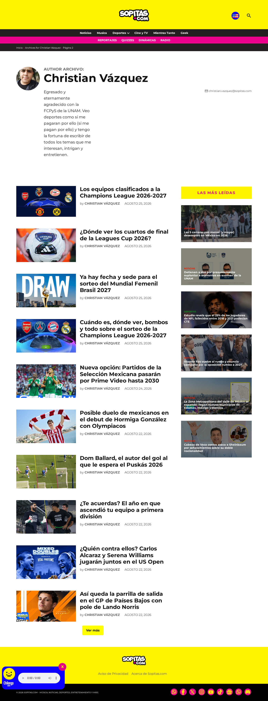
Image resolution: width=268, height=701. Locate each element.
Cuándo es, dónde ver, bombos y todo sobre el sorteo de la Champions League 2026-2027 (124, 329)
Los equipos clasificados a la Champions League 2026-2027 (123, 192)
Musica (102, 33)
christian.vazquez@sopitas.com (230, 91)
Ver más (93, 630)
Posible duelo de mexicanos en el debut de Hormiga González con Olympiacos (124, 419)
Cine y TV (141, 33)
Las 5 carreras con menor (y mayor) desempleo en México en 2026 (209, 233)
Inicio (19, 47)
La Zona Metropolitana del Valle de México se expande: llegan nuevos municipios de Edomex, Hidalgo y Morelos (216, 405)
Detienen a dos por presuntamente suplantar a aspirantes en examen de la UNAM (212, 275)
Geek (184, 33)
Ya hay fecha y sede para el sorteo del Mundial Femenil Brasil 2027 (119, 283)
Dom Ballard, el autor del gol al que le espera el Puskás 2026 (124, 461)
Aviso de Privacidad (113, 674)
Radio (165, 40)
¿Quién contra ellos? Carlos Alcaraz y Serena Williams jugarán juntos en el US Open (122, 555)
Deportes (119, 33)
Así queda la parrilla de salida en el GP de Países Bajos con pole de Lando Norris (121, 600)
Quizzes (127, 40)
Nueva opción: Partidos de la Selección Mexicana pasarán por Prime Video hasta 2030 (120, 374)
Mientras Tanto (164, 33)
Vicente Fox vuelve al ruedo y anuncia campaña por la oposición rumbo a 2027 (213, 363)
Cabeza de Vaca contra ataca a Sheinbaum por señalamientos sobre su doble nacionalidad (215, 448)
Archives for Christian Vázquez (43, 47)
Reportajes (107, 40)
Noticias (85, 33)
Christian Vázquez (102, 203)
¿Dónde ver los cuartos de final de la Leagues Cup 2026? (124, 235)
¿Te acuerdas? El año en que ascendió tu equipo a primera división (121, 510)
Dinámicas (147, 40)
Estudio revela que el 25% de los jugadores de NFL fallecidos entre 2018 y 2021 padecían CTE (216, 318)
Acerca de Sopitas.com (149, 674)
